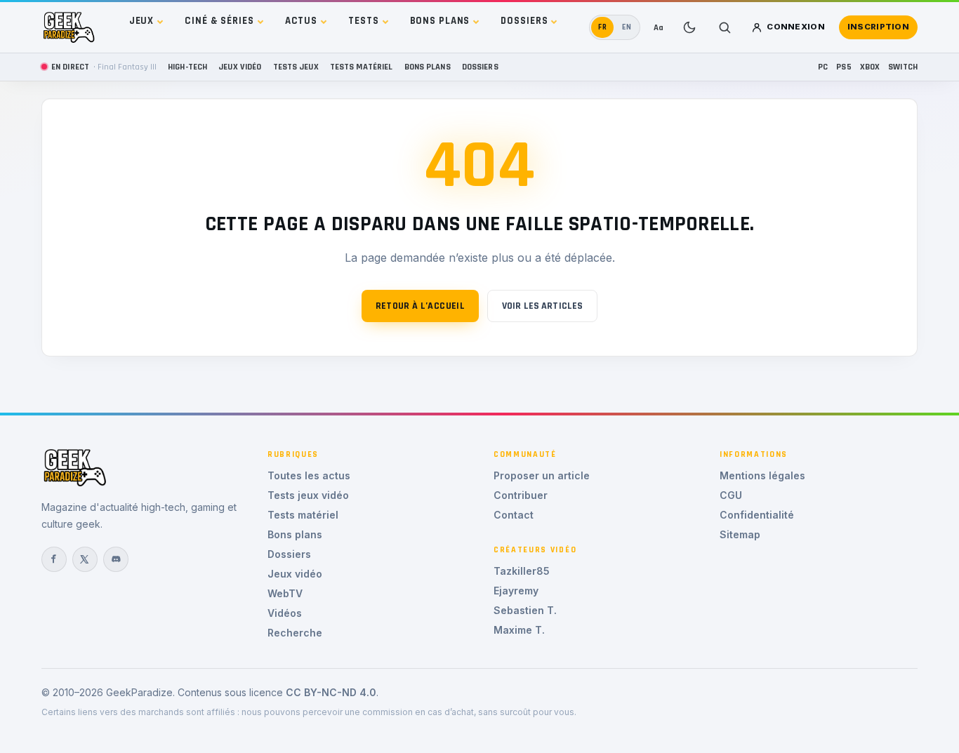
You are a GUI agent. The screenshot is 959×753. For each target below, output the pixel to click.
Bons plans (440, 20)
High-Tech (187, 66)
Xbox (870, 66)
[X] (85, 559)
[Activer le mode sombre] (689, 27)
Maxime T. (519, 630)
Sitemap (740, 534)
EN (627, 27)
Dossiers (524, 20)
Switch (903, 66)
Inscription (878, 27)
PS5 (843, 66)
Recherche (294, 633)
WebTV (285, 593)
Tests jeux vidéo (308, 495)
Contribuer (521, 495)
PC (823, 66)
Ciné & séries (219, 20)
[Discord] (115, 559)
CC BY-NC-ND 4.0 (331, 692)
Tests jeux (296, 66)
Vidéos (284, 613)
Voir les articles (542, 306)
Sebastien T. (525, 610)
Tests (363, 20)
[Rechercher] (724, 27)
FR (602, 27)
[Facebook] (54, 559)
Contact (514, 515)
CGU (731, 495)
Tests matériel (361, 66)
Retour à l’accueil (420, 306)
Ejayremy (516, 591)
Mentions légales (762, 475)
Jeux (141, 20)
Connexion (796, 27)
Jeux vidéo (239, 66)
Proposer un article (542, 475)
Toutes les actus (308, 475)
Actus (301, 20)
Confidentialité (757, 515)
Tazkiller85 (522, 571)
